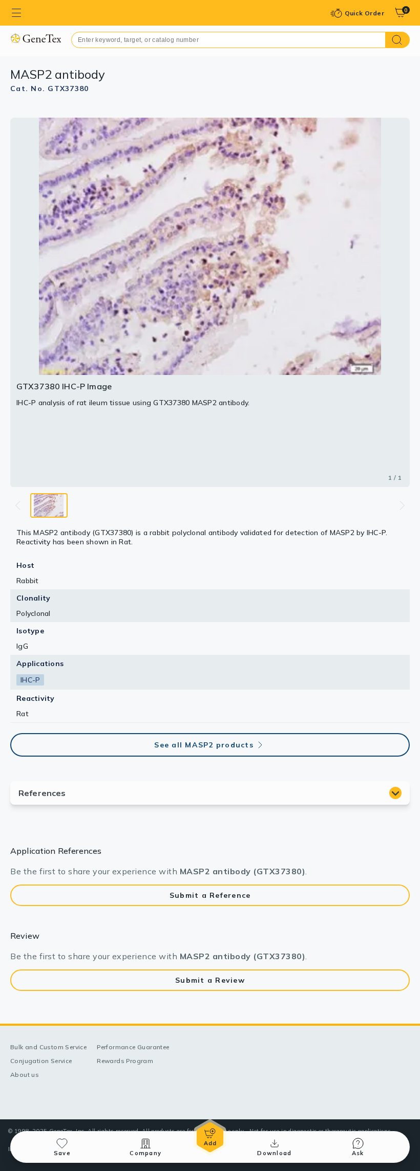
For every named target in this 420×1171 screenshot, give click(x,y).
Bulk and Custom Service (48, 1047)
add (210, 1137)
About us (24, 1074)
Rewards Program (125, 1061)
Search (398, 40)
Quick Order (364, 13)
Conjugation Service (41, 1061)
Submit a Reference (210, 895)
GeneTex (35, 38)
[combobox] (228, 40)
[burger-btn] (16, 13)
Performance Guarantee (133, 1047)
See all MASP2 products (204, 744)
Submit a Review (210, 980)
